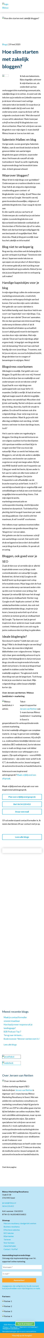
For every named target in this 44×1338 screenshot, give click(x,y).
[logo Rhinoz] (8, 6)
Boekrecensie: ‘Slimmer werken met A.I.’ (22, 1039)
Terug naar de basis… (13, 1035)
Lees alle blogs (22, 837)
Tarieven (7, 1239)
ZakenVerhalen (10, 1246)
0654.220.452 (8, 1206)
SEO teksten (9, 1233)
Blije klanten (9, 1236)
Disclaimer (14, 1327)
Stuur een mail (22, 811)
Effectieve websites (12, 1230)
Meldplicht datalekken (11, 1329)
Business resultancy (12, 1227)
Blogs (4, 44)
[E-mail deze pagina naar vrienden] (12, 1172)
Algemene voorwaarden (28, 1327)
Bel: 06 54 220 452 (22, 804)
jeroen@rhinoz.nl (9, 1203)
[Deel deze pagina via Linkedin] (3, 1172)
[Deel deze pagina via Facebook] (8, 1172)
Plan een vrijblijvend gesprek (22, 797)
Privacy (5, 1327)
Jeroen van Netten (28, 709)
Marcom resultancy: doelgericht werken (20, 1223)
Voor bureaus (9, 1243)
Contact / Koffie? (11, 1249)
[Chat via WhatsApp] (39, 1327)
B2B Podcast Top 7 (12, 1031)
